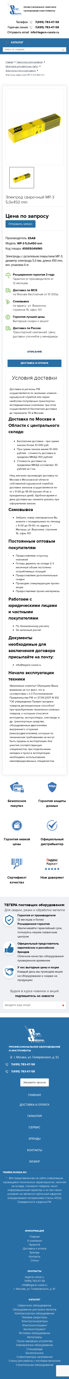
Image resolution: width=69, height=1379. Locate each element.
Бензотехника (34, 1353)
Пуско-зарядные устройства (34, 1341)
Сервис (34, 1127)
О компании (34, 1240)
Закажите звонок (34, 1082)
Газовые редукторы (34, 1317)
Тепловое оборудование (34, 1333)
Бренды (34, 1138)
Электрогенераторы (35, 1321)
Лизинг (34, 1161)
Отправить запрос (20, 224)
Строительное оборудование (34, 1365)
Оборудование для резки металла (34, 1309)
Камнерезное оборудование (34, 1345)
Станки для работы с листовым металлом (34, 1360)
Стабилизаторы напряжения (34, 1357)
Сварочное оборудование (34, 1305)
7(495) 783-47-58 (47, 22)
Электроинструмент (34, 1325)
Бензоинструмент (35, 1329)
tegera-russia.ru (34, 1277)
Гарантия (34, 1116)
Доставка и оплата (34, 1104)
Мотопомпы (34, 1337)
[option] (34, 127)
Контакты (34, 1150)
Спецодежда (34, 1349)
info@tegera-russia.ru (45, 32)
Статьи (34, 1260)
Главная (34, 1095)
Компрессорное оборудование (34, 1313)
